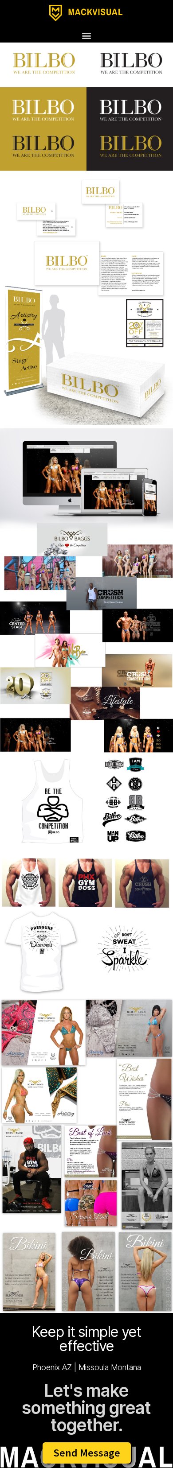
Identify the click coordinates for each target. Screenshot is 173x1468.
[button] (86, 35)
